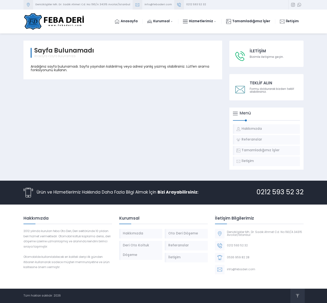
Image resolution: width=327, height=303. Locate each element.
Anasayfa (40, 56)
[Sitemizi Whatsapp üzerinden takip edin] (299, 5)
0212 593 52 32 (196, 4)
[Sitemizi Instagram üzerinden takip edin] (293, 5)
